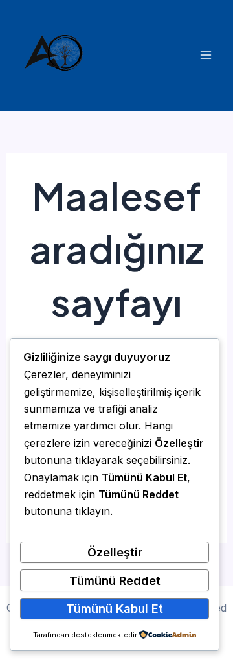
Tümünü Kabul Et (114, 608)
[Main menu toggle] (205, 55)
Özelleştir (114, 552)
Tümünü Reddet (115, 580)
